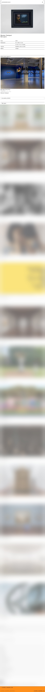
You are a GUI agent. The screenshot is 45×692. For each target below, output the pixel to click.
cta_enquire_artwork (6, 98)
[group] (22, 19)
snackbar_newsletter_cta (39, 690)
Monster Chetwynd (6, 35)
